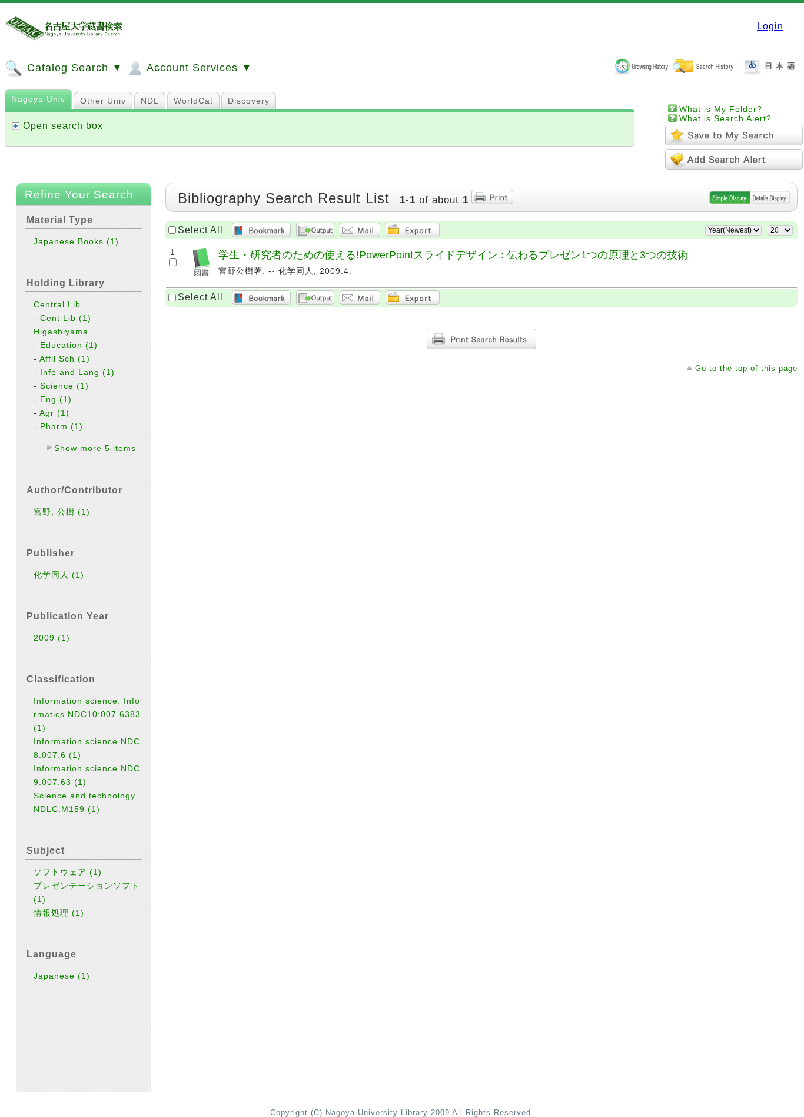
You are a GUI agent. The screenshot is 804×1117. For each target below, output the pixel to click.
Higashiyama (61, 331)
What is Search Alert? (725, 118)
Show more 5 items (95, 448)
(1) (113, 241)
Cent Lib (65, 318)
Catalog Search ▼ (73, 68)
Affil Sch (64, 358)
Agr (54, 412)
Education (69, 345)
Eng (56, 399)
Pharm (61, 426)
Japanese (62, 975)
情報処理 (59, 912)
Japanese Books (76, 241)
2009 (52, 637)
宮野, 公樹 (62, 511)
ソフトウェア (68, 872)
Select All (200, 230)
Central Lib (57, 304)
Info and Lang (77, 372)
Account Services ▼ (198, 68)
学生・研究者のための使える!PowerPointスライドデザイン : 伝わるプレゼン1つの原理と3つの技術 (453, 254)
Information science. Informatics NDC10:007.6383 (87, 714)
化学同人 (59, 574)
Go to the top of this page (746, 368)
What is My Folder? (720, 109)
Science (64, 385)
